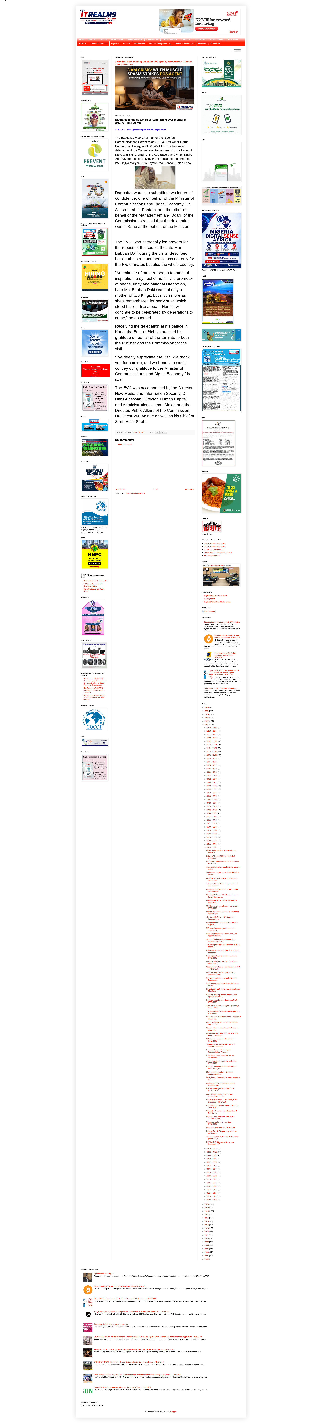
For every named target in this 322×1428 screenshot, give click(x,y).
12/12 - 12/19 (212, 734)
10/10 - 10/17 (212, 765)
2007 (207, 1249)
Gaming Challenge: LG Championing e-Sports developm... (222, 896)
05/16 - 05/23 (212, 837)
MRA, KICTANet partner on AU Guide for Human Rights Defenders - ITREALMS (226, 673)
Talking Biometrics (135, 39)
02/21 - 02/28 (212, 1176)
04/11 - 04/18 (212, 1152)
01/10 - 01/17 (212, 1196)
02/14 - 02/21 (212, 1179)
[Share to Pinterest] (165, 432)
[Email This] (156, 432)
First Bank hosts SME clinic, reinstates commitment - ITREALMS (225, 655)
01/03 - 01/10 (212, 1200)
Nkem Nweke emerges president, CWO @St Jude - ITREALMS (222, 1101)
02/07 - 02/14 (212, 1183)
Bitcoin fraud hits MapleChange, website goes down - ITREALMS (227, 636)
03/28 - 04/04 (212, 1159)
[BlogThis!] (158, 432)
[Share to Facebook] (163, 432)
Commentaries (152, 39)
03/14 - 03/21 (212, 1166)
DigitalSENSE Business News (215, 596)
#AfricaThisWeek (170, 39)
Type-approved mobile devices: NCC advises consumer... (220, 1045)
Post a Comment (125, 444)
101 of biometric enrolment (215, 546)
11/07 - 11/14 (212, 751)
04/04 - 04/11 (212, 1155)
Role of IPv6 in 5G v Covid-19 (95, 581)
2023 (207, 718)
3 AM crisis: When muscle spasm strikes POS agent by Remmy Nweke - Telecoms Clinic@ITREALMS (134, 1349)
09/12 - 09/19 (212, 779)
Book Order (233, 39)
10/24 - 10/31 (212, 758)
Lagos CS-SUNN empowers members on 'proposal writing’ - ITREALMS (122, 1387)
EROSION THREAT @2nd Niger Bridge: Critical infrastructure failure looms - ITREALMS (129, 1362)
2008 (207, 1245)
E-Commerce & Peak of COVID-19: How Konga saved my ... (222, 1034)
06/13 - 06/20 (212, 823)
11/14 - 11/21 (212, 748)
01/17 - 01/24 (212, 1193)
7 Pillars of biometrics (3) (214, 549)
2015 (207, 1221)
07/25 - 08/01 (212, 803)
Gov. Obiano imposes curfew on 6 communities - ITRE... (219, 1095)
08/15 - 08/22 (212, 793)
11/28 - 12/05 (212, 741)
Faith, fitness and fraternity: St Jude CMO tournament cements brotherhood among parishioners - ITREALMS (137, 1375)
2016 (207, 1218)
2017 (207, 1214)
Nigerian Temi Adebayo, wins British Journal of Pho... (220, 1117)
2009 (207, 1242)
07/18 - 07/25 (212, 806)
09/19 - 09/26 (212, 775)
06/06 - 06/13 (212, 827)
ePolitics (103, 39)
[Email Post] (151, 432)
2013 (207, 1228)
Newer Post (120, 489)
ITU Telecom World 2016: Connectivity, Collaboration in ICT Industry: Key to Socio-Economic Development (94, 682)
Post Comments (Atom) (135, 493)
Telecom (126, 44)
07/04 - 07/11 (212, 813)
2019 (207, 1208)
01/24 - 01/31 (212, 1190)
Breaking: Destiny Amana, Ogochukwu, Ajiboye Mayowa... (221, 996)
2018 (207, 1211)
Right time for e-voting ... (103, 1274)
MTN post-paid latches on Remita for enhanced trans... (221, 973)
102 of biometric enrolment (215, 543)
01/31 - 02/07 (212, 1186)
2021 (207, 724)
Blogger (173, 1412)
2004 (207, 1259)
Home (81, 39)
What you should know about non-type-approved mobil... (221, 935)
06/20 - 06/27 (212, 820)
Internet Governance (99, 44)
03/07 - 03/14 (212, 1169)
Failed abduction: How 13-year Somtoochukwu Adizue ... (218, 1051)
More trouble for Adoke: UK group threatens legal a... (219, 1073)
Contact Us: (186, 39)
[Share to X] (160, 432)
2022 (207, 721)
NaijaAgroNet (200, 39)
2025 (207, 711)
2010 (207, 1238)
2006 (207, 1252)
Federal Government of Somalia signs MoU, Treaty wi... (221, 1068)
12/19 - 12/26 (212, 731)
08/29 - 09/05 (212, 786)
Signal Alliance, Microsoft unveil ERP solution (222, 622)
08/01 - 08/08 (212, 799)
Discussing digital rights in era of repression (111, 1324)
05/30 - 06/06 (212, 830)
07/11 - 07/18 (212, 810)
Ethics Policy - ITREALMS (209, 44)
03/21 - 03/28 (212, 1162)
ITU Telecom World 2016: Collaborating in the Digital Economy (93, 690)
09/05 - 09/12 (212, 782)
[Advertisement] (154, 467)
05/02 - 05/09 (212, 844)
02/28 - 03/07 (212, 1172)
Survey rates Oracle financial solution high (221, 688)
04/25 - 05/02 (212, 847)
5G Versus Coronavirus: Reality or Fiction (92, 585)
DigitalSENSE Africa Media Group (217, 602)
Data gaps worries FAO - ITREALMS (220, 1127)
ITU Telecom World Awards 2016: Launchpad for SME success (94, 697)
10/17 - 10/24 (212, 762)
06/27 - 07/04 (212, 817)
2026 (207, 707)
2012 (207, 1232)
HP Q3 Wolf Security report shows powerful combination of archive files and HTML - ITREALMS (131, 1312)
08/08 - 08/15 (212, 796)
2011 (207, 1235)
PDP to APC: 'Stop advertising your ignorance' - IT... (220, 1143)
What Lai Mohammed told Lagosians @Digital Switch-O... (220, 940)
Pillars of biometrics (212, 555)
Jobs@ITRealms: (217, 39)
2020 (207, 1204)
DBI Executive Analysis (184, 44)
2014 (207, 1225)
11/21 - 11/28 (212, 745)
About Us (92, 39)
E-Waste (82, 44)
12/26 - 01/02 (212, 727)
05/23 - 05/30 (212, 834)
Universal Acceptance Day (160, 44)
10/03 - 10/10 (212, 769)
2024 (207, 714)
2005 (207, 1256)
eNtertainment (117, 39)
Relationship (139, 44)
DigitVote (115, 44)
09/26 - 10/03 (212, 772)
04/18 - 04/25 (212, 1148)
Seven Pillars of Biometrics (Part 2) (218, 552)
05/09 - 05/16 (212, 841)
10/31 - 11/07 (212, 755)
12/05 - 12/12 (212, 738)
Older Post (189, 489)
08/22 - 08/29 (212, 789)
